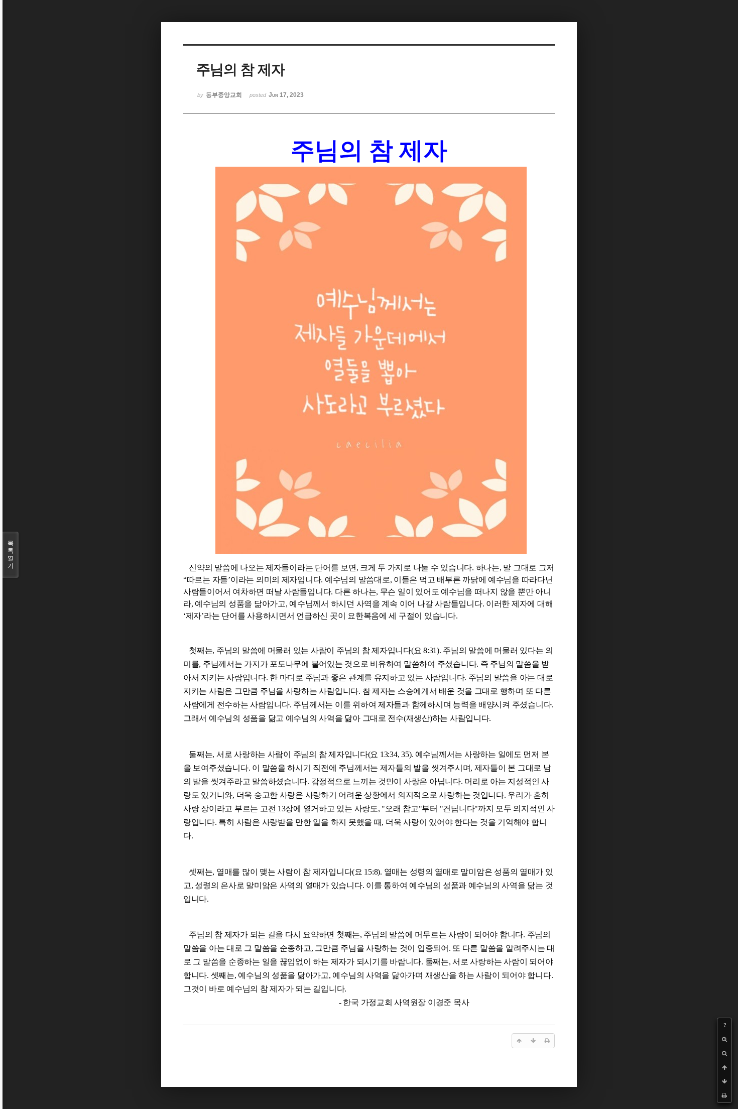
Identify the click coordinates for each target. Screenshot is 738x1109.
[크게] (724, 1039)
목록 (11, 554)
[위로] (724, 1067)
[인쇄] (724, 1095)
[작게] (724, 1053)
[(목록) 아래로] (724, 1081)
